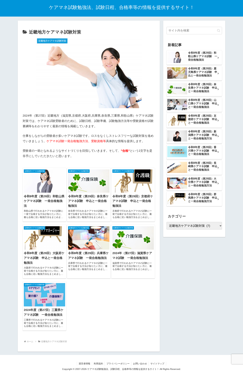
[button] (219, 30)
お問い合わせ (140, 363)
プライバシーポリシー (118, 363)
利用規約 (98, 363)
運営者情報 (84, 363)
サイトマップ (157, 363)
